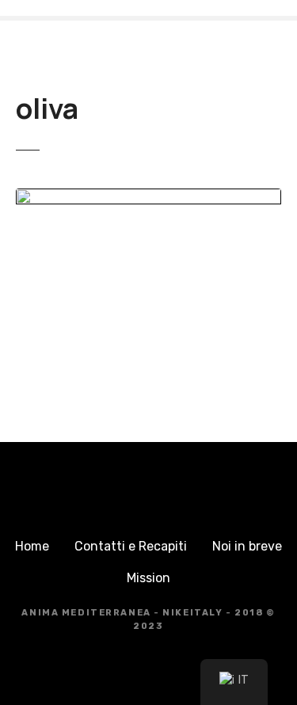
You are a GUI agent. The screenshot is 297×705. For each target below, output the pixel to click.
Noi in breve (247, 546)
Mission (148, 577)
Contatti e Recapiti (130, 546)
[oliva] (148, 197)
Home (32, 546)
